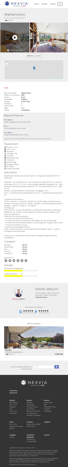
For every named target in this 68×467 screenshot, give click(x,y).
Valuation (12, 407)
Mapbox (62, 78)
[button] (34, 68)
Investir (46, 400)
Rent (45, 405)
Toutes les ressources (13, 392)
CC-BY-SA (58, 78)
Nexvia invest (48, 402)
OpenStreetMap (55, 78)
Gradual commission (34, 415)
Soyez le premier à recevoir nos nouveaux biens (21, 368)
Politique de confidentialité (31, 440)
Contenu (30, 422)
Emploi (11, 437)
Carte (38, 56)
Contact (47, 435)
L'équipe (12, 435)
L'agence (47, 422)
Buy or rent (13, 405)
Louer (11, 422)
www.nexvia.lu (34, 455)
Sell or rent (13, 411)
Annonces (12, 413)
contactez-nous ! (41, 297)
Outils (36, 4)
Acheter (44, 4)
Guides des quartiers (34, 424)
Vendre (53, 4)
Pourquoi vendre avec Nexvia (32, 408)
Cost (10, 409)
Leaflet (50, 78)
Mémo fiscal (31, 426)
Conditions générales (30, 436)
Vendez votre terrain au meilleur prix (33, 412)
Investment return (50, 407)
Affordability (13, 402)
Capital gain (30, 405)
